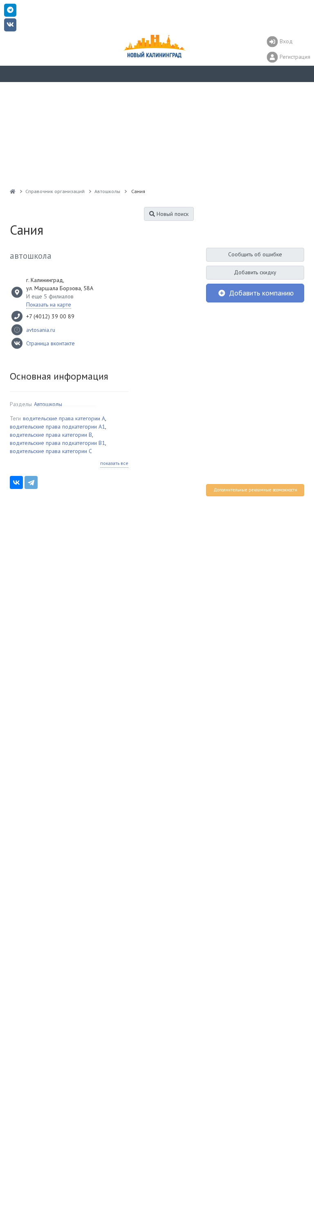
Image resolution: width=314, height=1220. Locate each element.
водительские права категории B (51, 434)
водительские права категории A (64, 418)
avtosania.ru (40, 329)
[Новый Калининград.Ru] (13, 191)
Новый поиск (171, 214)
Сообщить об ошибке (255, 254)
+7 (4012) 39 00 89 (50, 316)
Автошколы (48, 404)
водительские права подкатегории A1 (57, 426)
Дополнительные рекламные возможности (255, 490)
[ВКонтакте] (16, 482)
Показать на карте (48, 304)
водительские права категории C (51, 451)
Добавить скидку (255, 272)
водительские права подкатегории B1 (57, 443)
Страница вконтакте (50, 343)
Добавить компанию (260, 293)
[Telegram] (31, 482)
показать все (114, 463)
